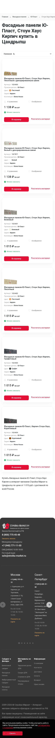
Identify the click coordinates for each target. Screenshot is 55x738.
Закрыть (50, 736)
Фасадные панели (19, 17)
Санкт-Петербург (41, 577)
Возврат (37, 680)
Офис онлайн (39, 684)
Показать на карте (15, 620)
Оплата (37, 676)
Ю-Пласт (34, 17)
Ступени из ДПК (24, 677)
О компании (38, 663)
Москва (15, 574)
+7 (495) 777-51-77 (17, 580)
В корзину (16, 119)
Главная (5, 17)
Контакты (38, 667)
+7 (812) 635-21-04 (41, 585)
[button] (49, 605)
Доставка (38, 672)
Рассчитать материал (40, 119)
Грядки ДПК (22, 673)
